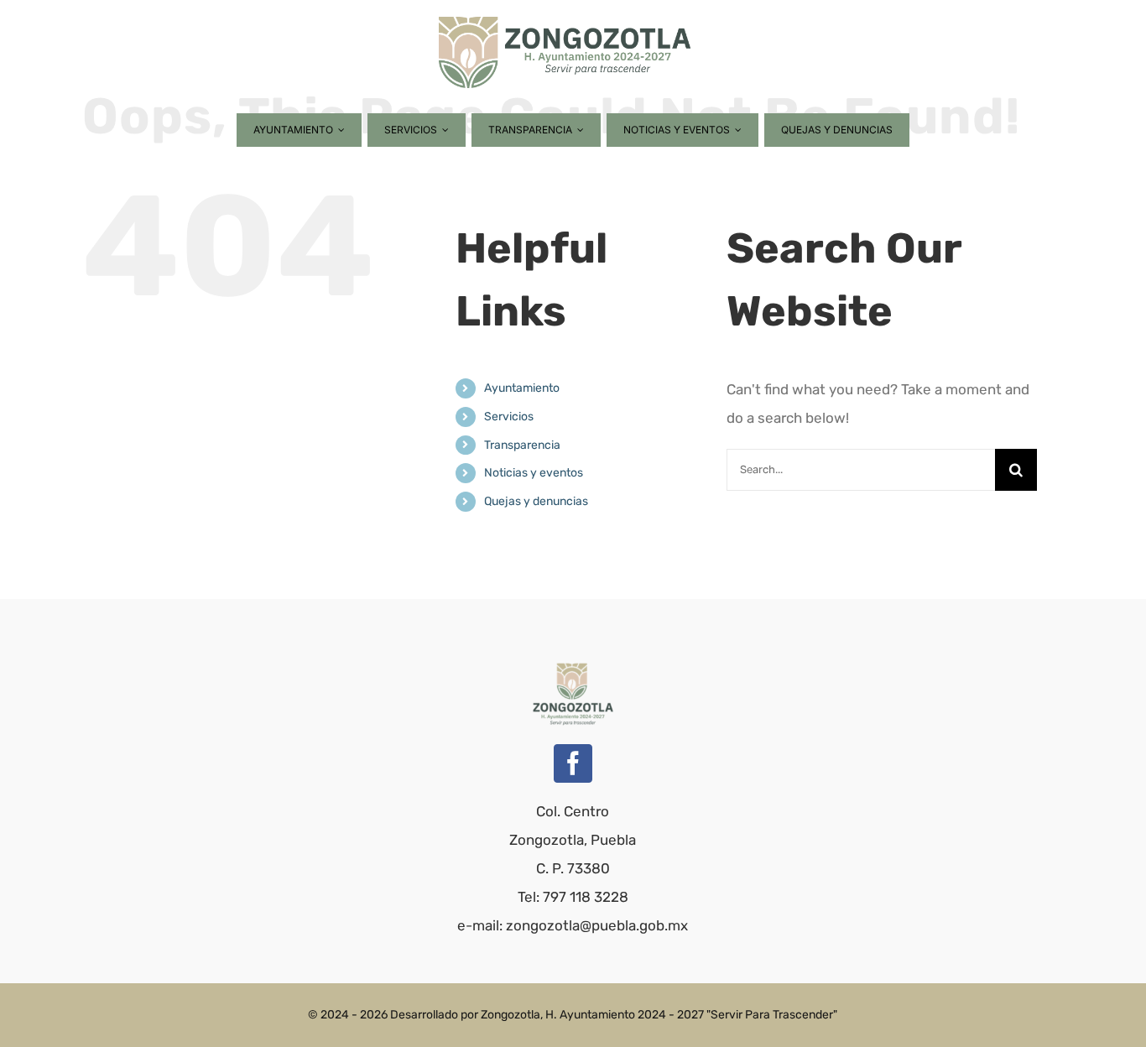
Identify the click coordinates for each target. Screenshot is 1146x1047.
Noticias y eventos (533, 473)
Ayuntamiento (522, 388)
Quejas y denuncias (536, 501)
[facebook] (573, 763)
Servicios (509, 416)
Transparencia (522, 445)
